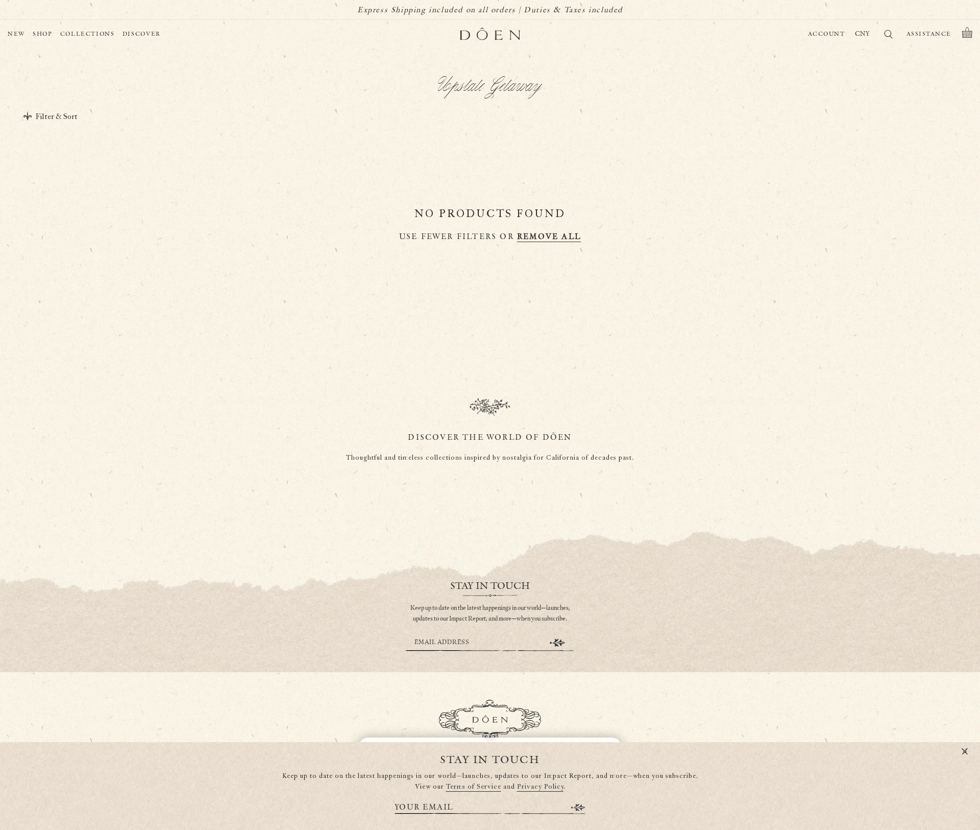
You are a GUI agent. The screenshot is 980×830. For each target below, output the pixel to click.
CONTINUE (557, 642)
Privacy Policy (540, 786)
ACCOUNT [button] (826, 34)
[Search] (888, 36)
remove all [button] (549, 236)
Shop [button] (43, 34)
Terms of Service (473, 786)
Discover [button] (141, 34)
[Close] (964, 752)
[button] (967, 34)
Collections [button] (87, 34)
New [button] (16, 34)
